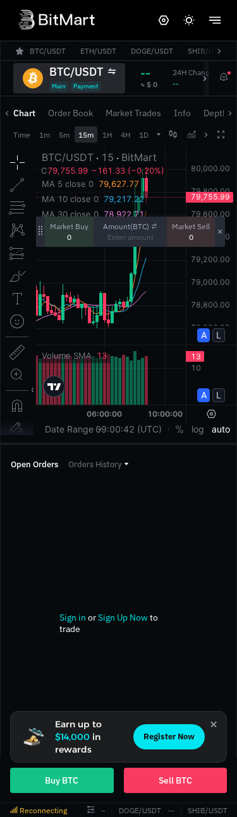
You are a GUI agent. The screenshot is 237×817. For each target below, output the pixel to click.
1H (107, 135)
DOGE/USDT (138, 810)
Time (21, 135)
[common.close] (213, 724)
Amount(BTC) (126, 226)
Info (182, 113)
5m (64, 135)
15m (86, 135)
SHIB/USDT (206, 810)
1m (44, 135)
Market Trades (133, 113)
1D (144, 135)
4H (125, 135)
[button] (98, 464)
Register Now (169, 736)
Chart (24, 113)
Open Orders (34, 464)
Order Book (70, 113)
